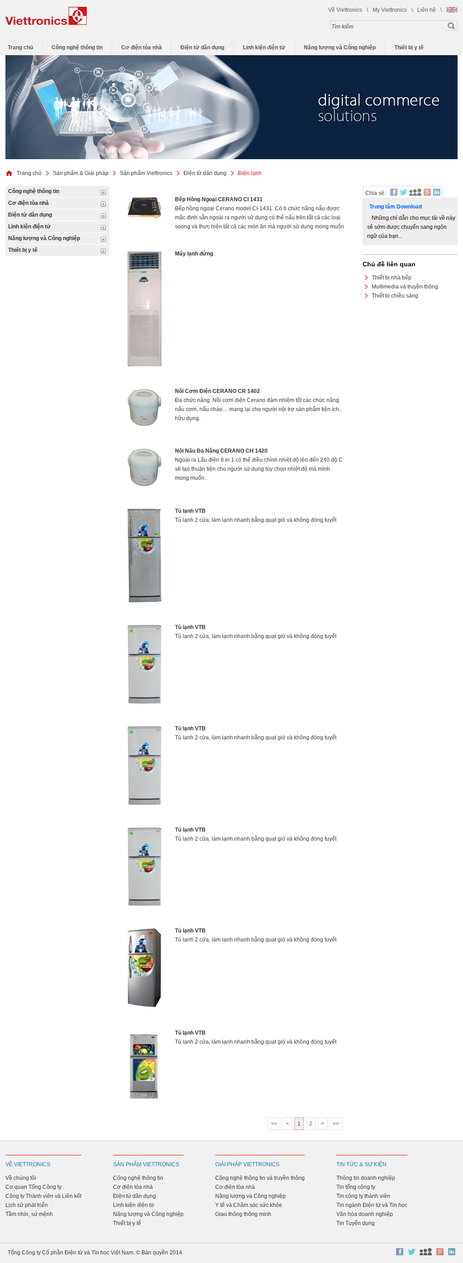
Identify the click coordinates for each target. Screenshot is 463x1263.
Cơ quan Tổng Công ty (33, 1187)
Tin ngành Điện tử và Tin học (371, 1205)
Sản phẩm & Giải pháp (81, 173)
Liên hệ (426, 10)
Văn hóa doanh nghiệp (364, 1214)
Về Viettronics (345, 10)
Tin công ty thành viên (363, 1196)
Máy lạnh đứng (194, 254)
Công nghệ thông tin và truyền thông (260, 1178)
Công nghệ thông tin (77, 47)
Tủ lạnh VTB (190, 511)
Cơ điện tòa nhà (235, 1187)
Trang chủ (20, 47)
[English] (452, 10)
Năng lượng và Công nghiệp (250, 1196)
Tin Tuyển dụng (355, 1223)
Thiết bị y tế (409, 47)
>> (336, 1124)
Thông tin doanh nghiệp (365, 1178)
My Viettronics (390, 10)
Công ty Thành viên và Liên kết (43, 1196)
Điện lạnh (250, 173)
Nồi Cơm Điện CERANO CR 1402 (217, 391)
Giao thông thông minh (243, 1214)
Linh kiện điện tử (264, 47)
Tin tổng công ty (355, 1187)
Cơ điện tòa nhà (141, 47)
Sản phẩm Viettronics (146, 173)
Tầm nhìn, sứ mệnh (29, 1214)
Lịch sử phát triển (26, 1205)
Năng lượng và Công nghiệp (340, 47)
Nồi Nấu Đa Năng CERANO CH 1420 (221, 451)
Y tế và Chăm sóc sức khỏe (248, 1205)
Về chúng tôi (20, 1178)
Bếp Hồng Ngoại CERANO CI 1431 (219, 199)
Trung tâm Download (395, 206)
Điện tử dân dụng (202, 47)
